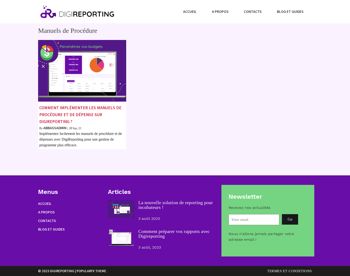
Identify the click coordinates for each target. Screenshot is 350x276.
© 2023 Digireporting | (57, 271)
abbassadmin (54, 127)
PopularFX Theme (91, 271)
